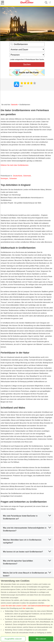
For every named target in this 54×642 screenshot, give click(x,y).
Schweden (13, 178)
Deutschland (17, 176)
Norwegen (4, 178)
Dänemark (27, 176)
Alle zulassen (41, 639)
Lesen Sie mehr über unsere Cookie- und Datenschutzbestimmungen (25, 606)
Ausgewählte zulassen (13, 639)
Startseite (14, 105)
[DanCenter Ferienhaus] (27, 3)
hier (24, 608)
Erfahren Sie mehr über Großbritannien (14, 165)
